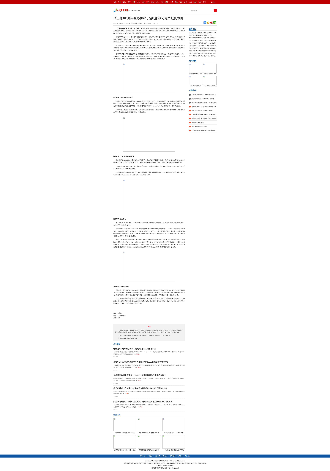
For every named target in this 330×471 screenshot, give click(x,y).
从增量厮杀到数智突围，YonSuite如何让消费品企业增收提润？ (139, 375)
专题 (133, 2)
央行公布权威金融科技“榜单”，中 (149, 433)
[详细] (137, 354)
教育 (152, 2)
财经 (148, 2)
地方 (129, 2)
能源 (185, 2)
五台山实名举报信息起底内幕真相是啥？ (202, 110)
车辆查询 (187, 456)
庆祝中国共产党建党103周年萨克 (125, 433)
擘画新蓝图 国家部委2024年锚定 (149, 450)
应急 (176, 2)
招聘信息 (165, 456)
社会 (138, 2)
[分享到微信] (214, 22)
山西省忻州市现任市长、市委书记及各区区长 (204, 94)
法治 (143, 2)
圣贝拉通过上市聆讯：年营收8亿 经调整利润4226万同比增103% (140, 388)
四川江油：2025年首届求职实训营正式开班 (200, 35)
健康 (195, 2)
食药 (200, 2)
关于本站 (142, 456)
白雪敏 (149, 23)
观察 (166, 2)
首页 (114, 2)
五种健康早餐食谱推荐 (198, 122)
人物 (162, 2)
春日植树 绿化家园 (196, 85)
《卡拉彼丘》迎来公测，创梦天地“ (173, 450)
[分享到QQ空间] (208, 22)
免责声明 (157, 456)
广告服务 (150, 456)
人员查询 (180, 456)
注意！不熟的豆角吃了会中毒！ (200, 126)
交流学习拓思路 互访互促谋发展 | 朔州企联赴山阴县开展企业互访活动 (142, 402)
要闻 (124, 2)
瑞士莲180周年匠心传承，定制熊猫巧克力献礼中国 (134, 349)
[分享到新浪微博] (211, 22)
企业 (139, 10)
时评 (157, 2)
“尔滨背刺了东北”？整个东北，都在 (125, 450)
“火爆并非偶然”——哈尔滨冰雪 (173, 433)
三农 (190, 2)
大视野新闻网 (138, 23)
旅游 (204, 2)
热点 (119, 2)
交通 (171, 2)
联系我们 (172, 456)
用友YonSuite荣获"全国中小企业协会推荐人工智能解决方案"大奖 (140, 362)
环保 (181, 2)
